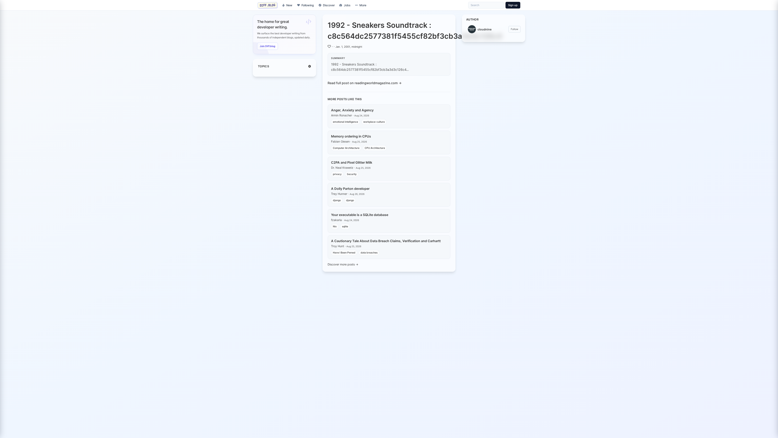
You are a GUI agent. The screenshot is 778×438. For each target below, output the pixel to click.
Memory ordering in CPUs (351, 136)
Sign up (512, 5)
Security (352, 174)
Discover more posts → (343, 264)
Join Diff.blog (267, 46)
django (337, 200)
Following (307, 5)
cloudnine (485, 29)
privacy (337, 174)
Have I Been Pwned (344, 252)
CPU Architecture (375, 147)
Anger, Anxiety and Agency (352, 110)
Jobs (347, 5)
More (362, 5)
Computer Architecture (346, 147)
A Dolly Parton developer (350, 189)
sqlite (345, 226)
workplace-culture (374, 121)
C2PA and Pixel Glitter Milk (351, 162)
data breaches (369, 252)
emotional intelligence (345, 121)
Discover (329, 5)
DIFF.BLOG (267, 5)
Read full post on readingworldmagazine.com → (365, 83)
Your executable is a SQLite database (359, 215)
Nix (335, 226)
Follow (514, 29)
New (289, 5)
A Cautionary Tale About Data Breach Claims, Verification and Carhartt (386, 241)
